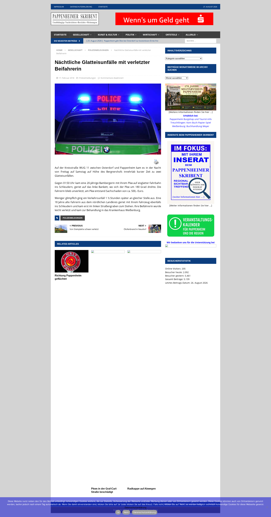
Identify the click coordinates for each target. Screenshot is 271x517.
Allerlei (191, 34)
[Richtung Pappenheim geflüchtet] (71, 261)
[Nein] (267, 507)
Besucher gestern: (175, 275)
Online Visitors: (173, 268)
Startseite (103, 6)
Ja (118, 512)
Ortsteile (171, 34)
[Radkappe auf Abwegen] (144, 368)
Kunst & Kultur (107, 34)
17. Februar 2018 (66, 77)
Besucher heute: (174, 272)
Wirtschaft (150, 34)
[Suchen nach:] (200, 40)
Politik (130, 34)
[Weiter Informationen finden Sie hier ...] (190, 205)
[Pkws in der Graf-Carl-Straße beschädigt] (108, 368)
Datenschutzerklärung (81, 6)
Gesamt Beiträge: (174, 279)
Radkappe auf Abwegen (141, 488)
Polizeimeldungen (87, 77)
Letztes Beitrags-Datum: (178, 282)
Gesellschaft (81, 34)
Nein (126, 512)
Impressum (59, 6)
